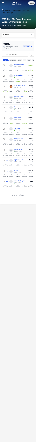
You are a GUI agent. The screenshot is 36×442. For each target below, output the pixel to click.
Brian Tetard (17, 128)
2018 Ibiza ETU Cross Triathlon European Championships (16, 20)
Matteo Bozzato (19, 107)
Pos (5, 60)
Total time (13, 60)
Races (32, 3)
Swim (19, 60)
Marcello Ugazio (19, 65)
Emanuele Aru (18, 117)
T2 (33, 60)
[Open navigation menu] (3, 3)
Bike (29, 60)
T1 (24, 60)
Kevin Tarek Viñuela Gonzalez (20, 86)
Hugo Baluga (18, 149)
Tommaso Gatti (18, 75)
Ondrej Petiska (18, 138)
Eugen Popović (18, 160)
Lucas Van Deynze (19, 181)
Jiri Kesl (16, 170)
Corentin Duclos (19, 96)
